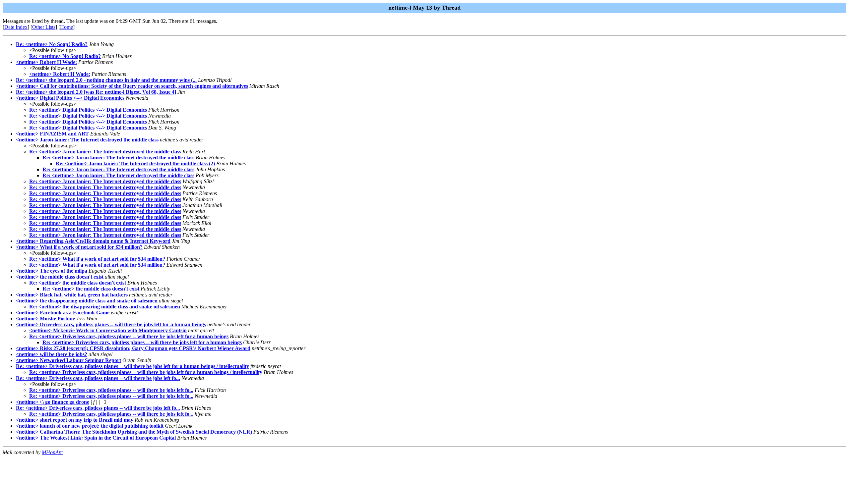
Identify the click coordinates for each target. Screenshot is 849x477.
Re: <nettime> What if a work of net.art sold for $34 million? (97, 259)
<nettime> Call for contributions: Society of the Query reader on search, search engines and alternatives (132, 86)
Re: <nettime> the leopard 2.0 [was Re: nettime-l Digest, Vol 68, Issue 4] (96, 92)
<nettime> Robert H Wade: (46, 62)
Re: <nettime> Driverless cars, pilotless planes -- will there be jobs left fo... (98, 378)
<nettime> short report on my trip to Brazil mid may (74, 420)
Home (66, 27)
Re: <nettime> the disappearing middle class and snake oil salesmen (104, 306)
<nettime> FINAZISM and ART (52, 133)
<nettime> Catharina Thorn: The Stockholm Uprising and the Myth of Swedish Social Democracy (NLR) (134, 432)
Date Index (16, 27)
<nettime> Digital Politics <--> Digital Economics (70, 98)
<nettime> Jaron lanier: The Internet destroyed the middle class (87, 139)
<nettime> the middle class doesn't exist (59, 277)
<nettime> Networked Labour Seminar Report (68, 360)
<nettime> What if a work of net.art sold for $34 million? (79, 247)
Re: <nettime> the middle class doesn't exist (77, 283)
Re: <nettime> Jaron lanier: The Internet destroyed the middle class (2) (135, 163)
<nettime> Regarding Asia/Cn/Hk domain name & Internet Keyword (93, 241)
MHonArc (52, 452)
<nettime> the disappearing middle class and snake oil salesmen (87, 300)
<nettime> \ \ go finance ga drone (52, 402)
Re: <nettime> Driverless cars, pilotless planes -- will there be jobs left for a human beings (129, 336)
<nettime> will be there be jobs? (51, 354)
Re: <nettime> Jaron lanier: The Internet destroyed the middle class (105, 151)
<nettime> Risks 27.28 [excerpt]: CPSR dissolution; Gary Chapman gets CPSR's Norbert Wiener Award (133, 348)
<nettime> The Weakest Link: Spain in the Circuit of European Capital (96, 438)
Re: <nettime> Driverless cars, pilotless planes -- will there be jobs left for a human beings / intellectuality (132, 366)
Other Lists (43, 27)
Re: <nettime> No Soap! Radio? (52, 44)
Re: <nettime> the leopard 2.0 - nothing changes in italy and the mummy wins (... (106, 80)
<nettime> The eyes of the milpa (51, 271)
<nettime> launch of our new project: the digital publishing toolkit (89, 426)
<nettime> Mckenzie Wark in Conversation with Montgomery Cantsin (108, 330)
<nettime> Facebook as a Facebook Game (62, 312)
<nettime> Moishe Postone (45, 318)
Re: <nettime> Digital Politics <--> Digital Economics (88, 110)
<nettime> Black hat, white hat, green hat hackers (72, 294)
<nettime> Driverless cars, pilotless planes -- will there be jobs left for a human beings (111, 324)
